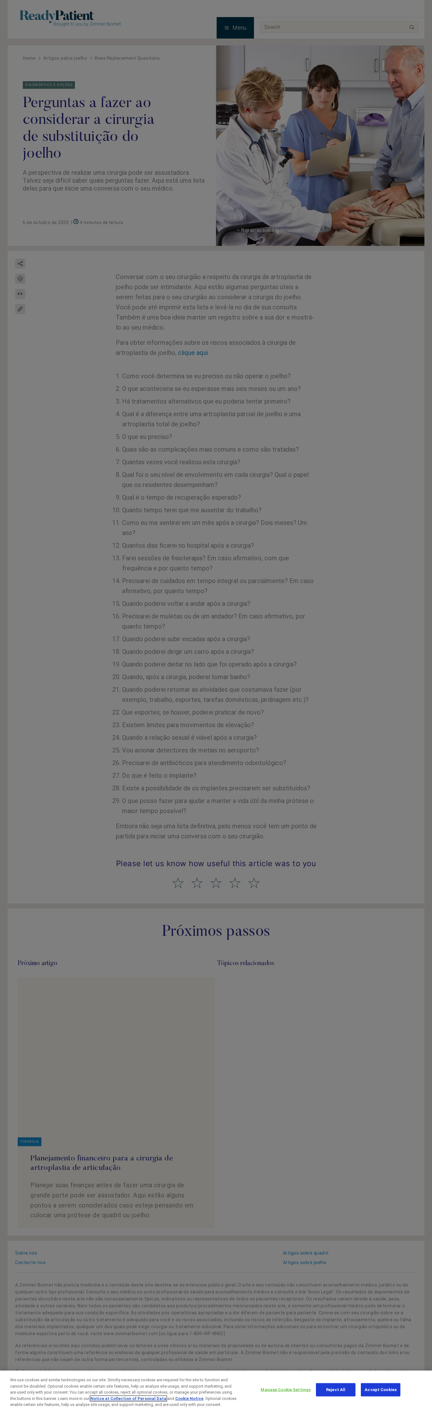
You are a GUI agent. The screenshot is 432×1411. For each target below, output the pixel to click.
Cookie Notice (189, 1398)
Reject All (335, 1389)
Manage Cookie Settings (286, 1389)
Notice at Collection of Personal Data (128, 1398)
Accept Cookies (381, 1389)
